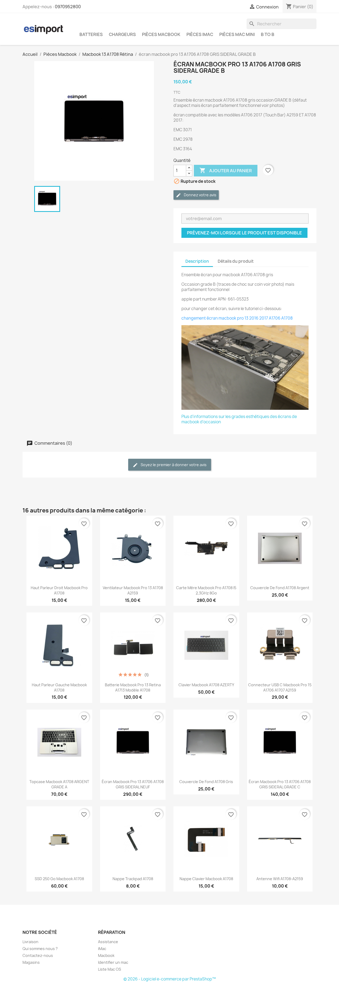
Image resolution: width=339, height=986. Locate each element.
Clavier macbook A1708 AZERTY (206, 684)
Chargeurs (122, 34)
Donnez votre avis (199, 194)
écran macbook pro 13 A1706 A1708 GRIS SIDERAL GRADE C (280, 784)
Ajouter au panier (225, 170)
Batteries (91, 34)
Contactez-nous (38, 955)
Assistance (108, 941)
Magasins (31, 962)
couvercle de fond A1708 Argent (279, 587)
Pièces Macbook (161, 34)
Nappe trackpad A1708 (133, 878)
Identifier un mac (113, 962)
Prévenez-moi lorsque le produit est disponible (244, 233)
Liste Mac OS (109, 969)
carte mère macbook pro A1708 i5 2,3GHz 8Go (206, 590)
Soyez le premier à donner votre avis (173, 464)
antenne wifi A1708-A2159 (279, 878)
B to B (267, 34)
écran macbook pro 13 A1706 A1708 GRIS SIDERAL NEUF (133, 784)
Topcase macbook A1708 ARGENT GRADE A (59, 784)
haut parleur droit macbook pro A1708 (59, 590)
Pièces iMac (199, 34)
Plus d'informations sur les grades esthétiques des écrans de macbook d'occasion (239, 419)
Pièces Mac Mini (237, 34)
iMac (102, 948)
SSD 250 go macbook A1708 (59, 878)
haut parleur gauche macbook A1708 (59, 687)
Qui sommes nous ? (40, 948)
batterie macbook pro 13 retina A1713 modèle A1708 (133, 687)
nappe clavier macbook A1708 (206, 878)
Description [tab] (197, 261)
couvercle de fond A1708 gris (206, 781)
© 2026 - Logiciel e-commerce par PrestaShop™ (169, 979)
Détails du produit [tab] (236, 261)
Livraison (30, 941)
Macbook (106, 955)
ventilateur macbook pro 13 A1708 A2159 (133, 590)
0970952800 (68, 7)
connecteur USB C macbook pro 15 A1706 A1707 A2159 (279, 687)
